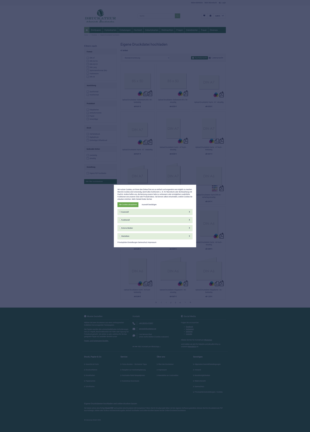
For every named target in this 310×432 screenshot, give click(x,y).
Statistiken (125, 236)
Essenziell (125, 212)
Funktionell (125, 220)
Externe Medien (127, 228)
